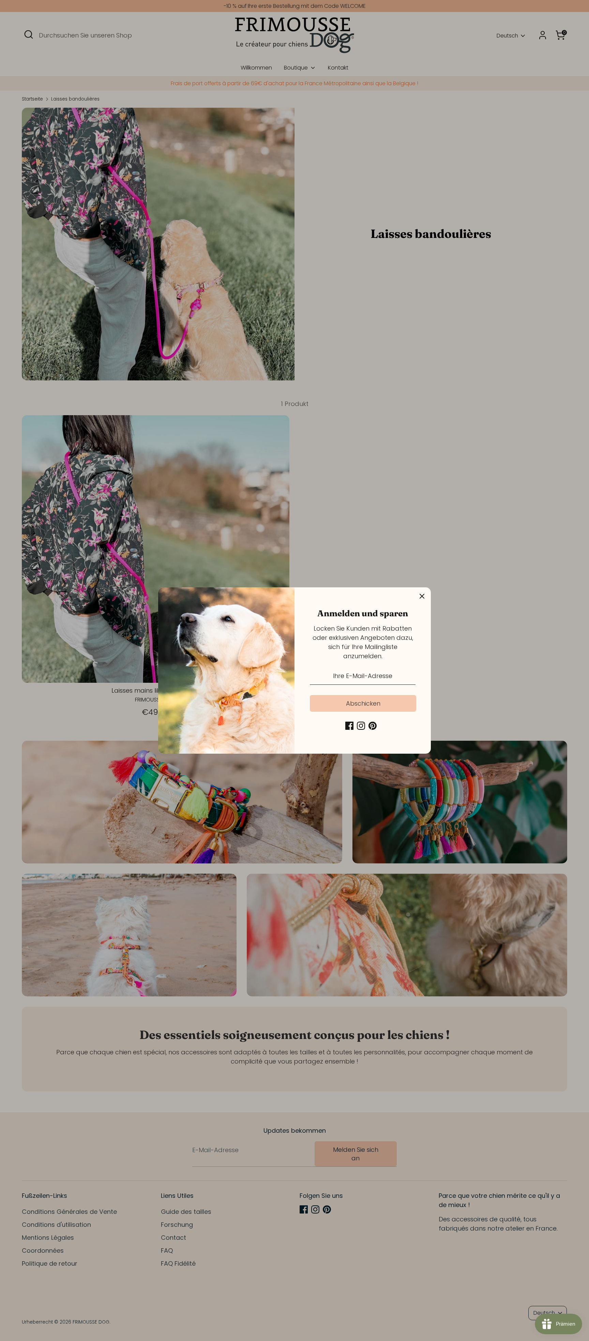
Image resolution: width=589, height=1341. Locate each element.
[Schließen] (421, 596)
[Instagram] (361, 726)
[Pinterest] (372, 726)
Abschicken (363, 703)
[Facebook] (349, 726)
